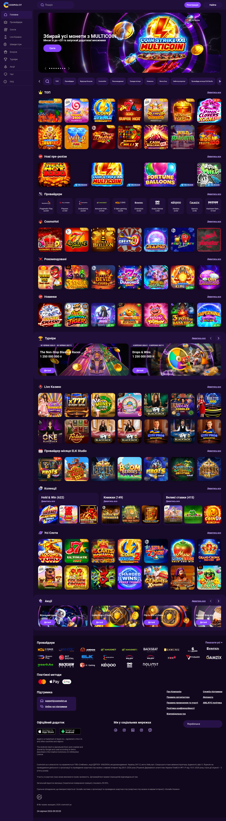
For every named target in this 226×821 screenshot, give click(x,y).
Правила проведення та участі (182, 702)
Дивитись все (48, 501)
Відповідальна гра (176, 714)
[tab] (49, 68)
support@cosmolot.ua (56, 701)
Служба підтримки (212, 691)
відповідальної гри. (129, 777)
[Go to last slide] (45, 68)
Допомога (208, 697)
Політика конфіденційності (181, 708)
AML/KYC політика (212, 702)
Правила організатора (178, 697)
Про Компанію (174, 691)
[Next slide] (69, 68)
